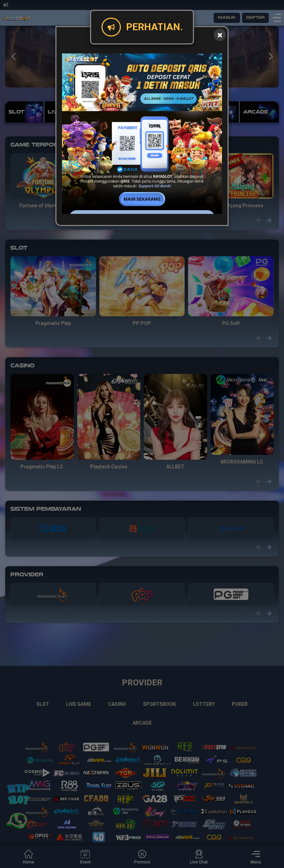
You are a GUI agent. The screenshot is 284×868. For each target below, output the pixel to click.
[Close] (220, 35)
